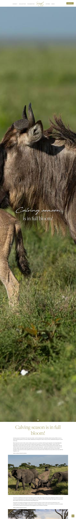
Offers (48, 3)
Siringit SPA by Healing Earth (23, 23)
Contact (69, 3)
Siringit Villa (23, 19)
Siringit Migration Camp (23, 12)
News (53, 3)
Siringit (15, 3)
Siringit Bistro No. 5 (23, 27)
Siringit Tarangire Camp (23, 16)
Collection (22, 3)
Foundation (31, 3)
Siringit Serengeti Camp (23, 7)
